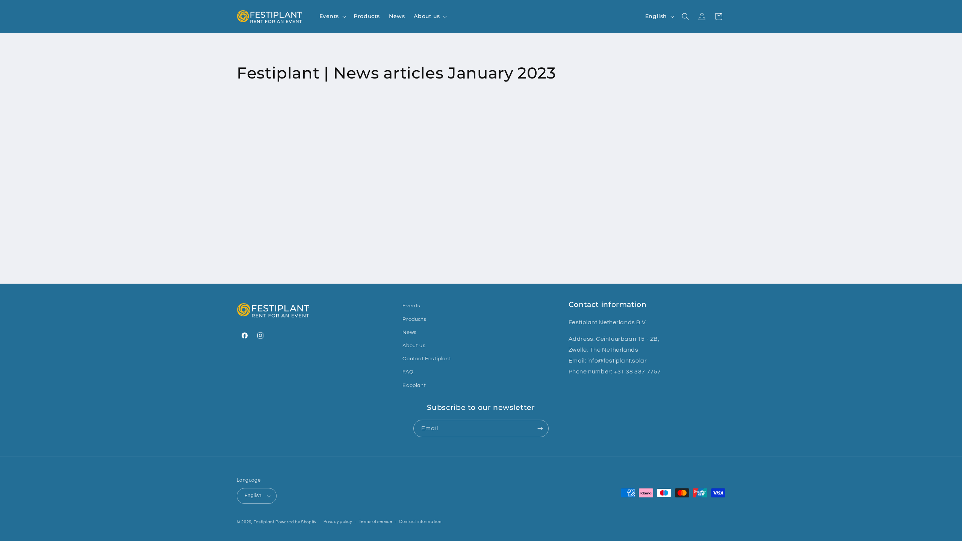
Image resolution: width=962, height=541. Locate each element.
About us (413, 345)
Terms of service (375, 522)
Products (414, 319)
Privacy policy (338, 522)
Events (411, 305)
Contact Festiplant (426, 358)
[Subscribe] (540, 428)
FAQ (407, 371)
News (409, 332)
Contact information (420, 522)
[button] (332, 16)
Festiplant (265, 522)
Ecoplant (414, 385)
